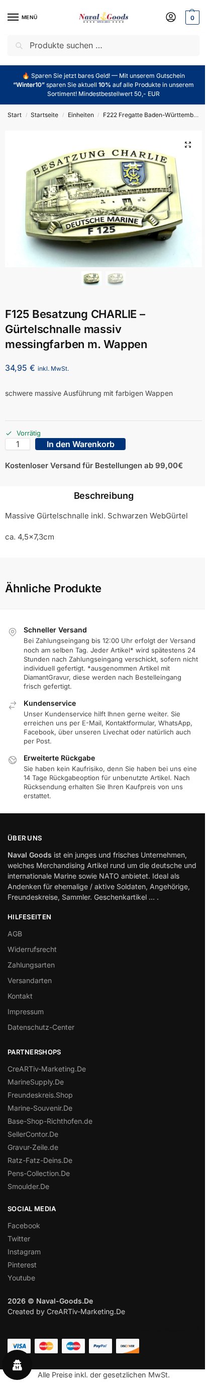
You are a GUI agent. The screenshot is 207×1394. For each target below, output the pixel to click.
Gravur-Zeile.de (33, 1147)
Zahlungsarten (31, 964)
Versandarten (30, 980)
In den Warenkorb (81, 444)
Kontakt (20, 996)
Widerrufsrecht (32, 949)
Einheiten (81, 115)
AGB (15, 933)
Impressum (26, 1011)
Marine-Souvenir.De (40, 1108)
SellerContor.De (33, 1134)
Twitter (19, 1238)
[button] (191, 18)
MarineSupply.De (36, 1082)
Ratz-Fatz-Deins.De (40, 1160)
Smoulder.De (28, 1186)
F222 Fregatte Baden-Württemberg (153, 115)
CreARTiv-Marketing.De (47, 1068)
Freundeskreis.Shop (40, 1095)
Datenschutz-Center (41, 1027)
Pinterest (22, 1264)
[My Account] (171, 18)
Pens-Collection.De (39, 1173)
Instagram (24, 1251)
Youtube (21, 1277)
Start (15, 115)
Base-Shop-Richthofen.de (50, 1121)
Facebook (24, 1225)
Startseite (44, 115)
